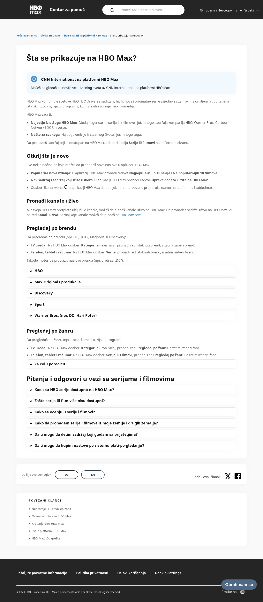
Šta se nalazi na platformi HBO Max (85, 35)
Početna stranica (26, 35)
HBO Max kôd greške (46, 538)
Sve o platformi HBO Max (49, 531)
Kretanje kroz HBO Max (48, 524)
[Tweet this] (229, 477)
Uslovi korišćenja (131, 573)
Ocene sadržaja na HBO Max (51, 516)
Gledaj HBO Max (50, 35)
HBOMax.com (130, 215)
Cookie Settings (168, 573)
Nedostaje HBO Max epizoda (51, 509)
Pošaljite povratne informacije (41, 573)
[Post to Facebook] (237, 477)
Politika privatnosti (92, 573)
